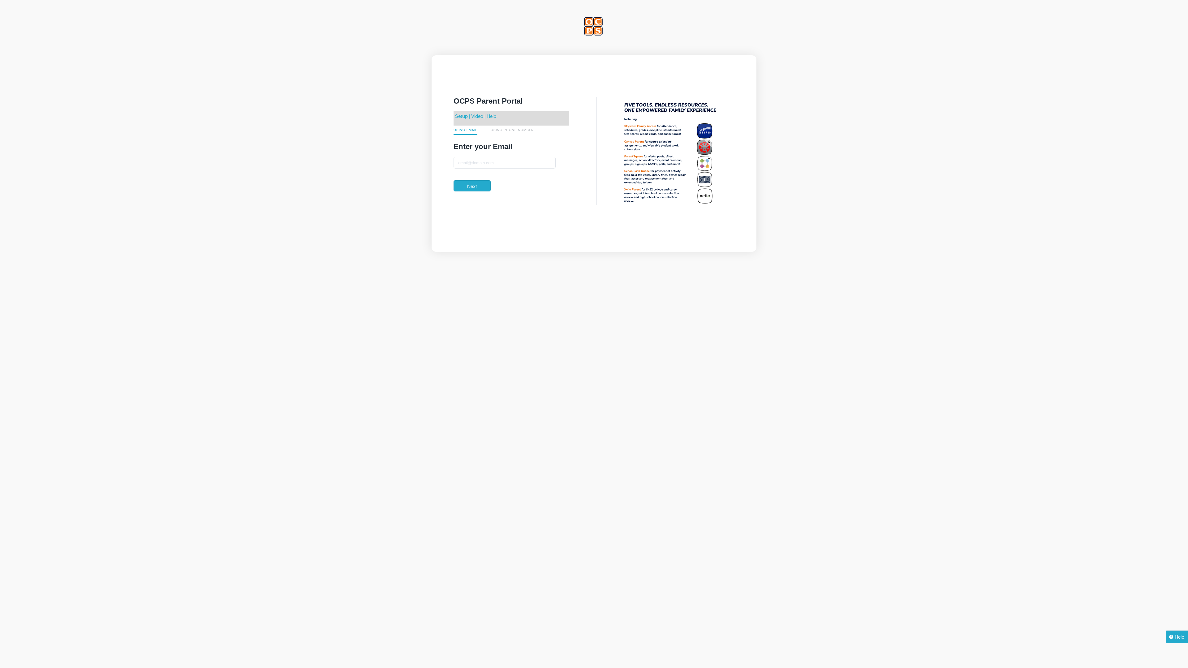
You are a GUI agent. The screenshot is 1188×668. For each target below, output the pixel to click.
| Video (475, 116)
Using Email (465, 130)
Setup (461, 116)
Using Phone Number (512, 130)
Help (491, 116)
